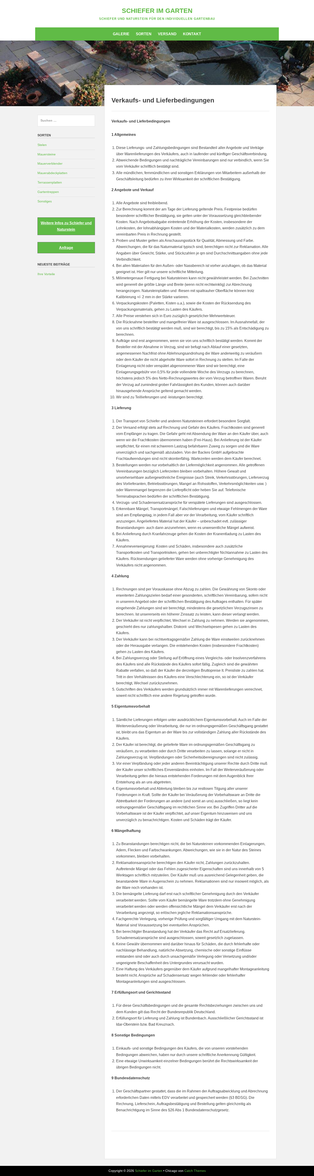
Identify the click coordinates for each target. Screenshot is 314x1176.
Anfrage (66, 248)
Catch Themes (195, 1171)
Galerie (121, 34)
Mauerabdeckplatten (52, 173)
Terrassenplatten (49, 182)
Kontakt (192, 34)
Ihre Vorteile (46, 274)
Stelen (42, 145)
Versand (167, 34)
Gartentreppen (48, 192)
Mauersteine (46, 154)
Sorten (143, 34)
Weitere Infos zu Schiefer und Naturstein (66, 226)
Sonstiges (44, 201)
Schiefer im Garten (157, 10)
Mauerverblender (50, 163)
